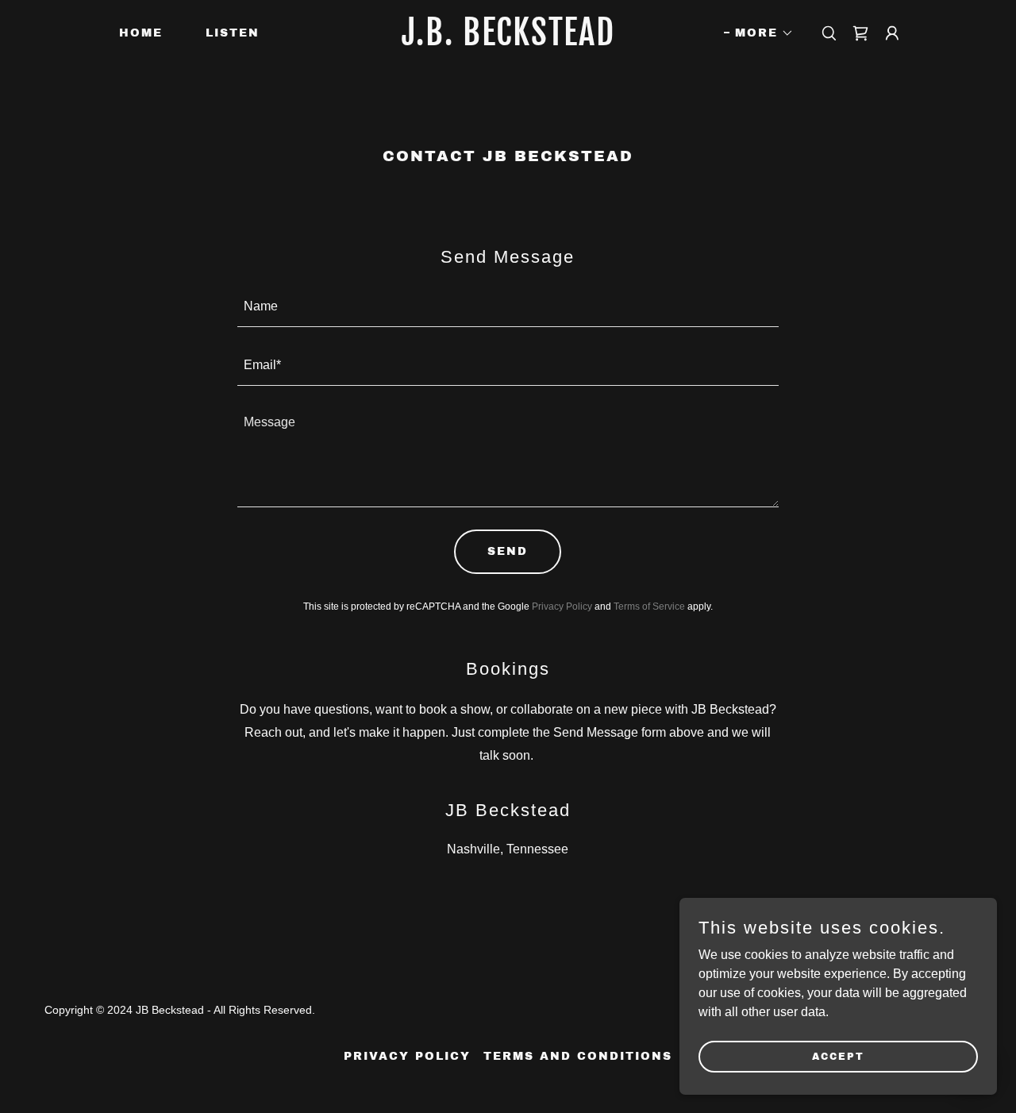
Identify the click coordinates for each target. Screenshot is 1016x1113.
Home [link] (141, 33)
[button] (759, 33)
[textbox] (508, 307)
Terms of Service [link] (649, 606)
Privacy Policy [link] (562, 606)
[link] (508, 41)
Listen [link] (233, 33)
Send (507, 551)
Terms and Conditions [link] (577, 1056)
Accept (838, 1055)
